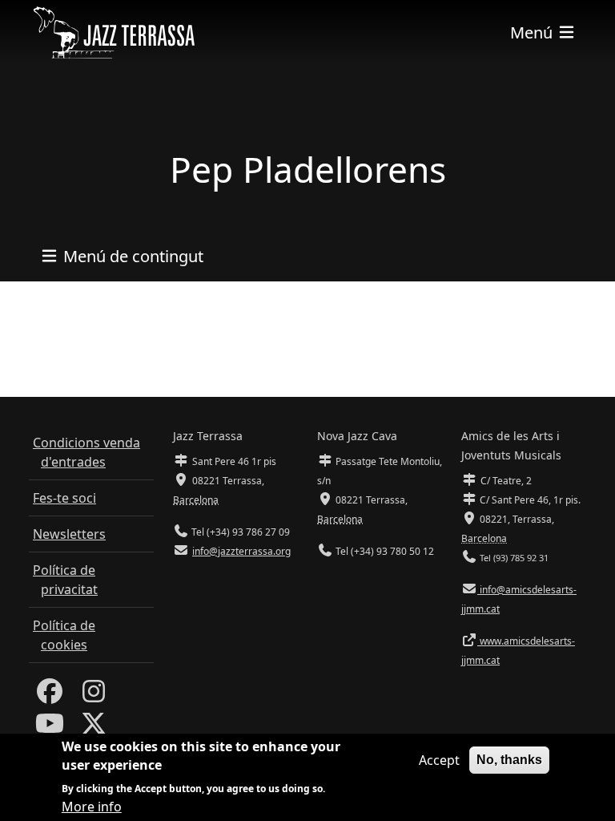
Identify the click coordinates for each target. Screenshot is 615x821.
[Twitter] (94, 728)
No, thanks (509, 759)
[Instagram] (94, 696)
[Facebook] (50, 696)
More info (92, 806)
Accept (439, 760)
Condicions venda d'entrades (86, 452)
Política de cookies (64, 635)
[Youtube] (50, 728)
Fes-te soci (64, 498)
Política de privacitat (65, 579)
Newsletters (69, 534)
